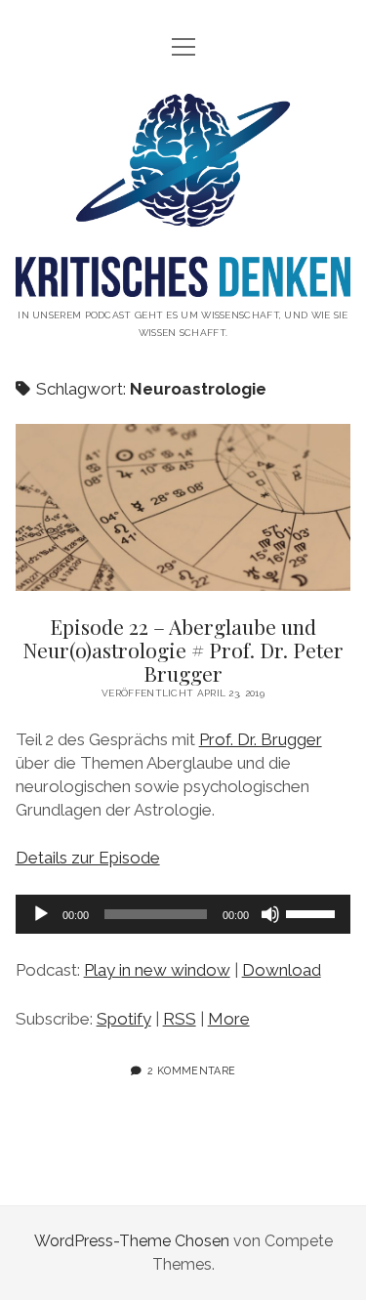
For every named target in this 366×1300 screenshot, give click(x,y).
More (229, 1018)
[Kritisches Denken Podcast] (183, 282)
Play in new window (157, 970)
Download (281, 970)
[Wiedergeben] (41, 914)
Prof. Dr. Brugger (260, 739)
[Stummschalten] (270, 914)
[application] (183, 914)
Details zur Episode (88, 857)
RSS (179, 1018)
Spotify (124, 1018)
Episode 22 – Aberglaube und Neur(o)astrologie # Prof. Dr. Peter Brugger (183, 508)
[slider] (313, 912)
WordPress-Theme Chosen (131, 1241)
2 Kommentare (191, 1070)
